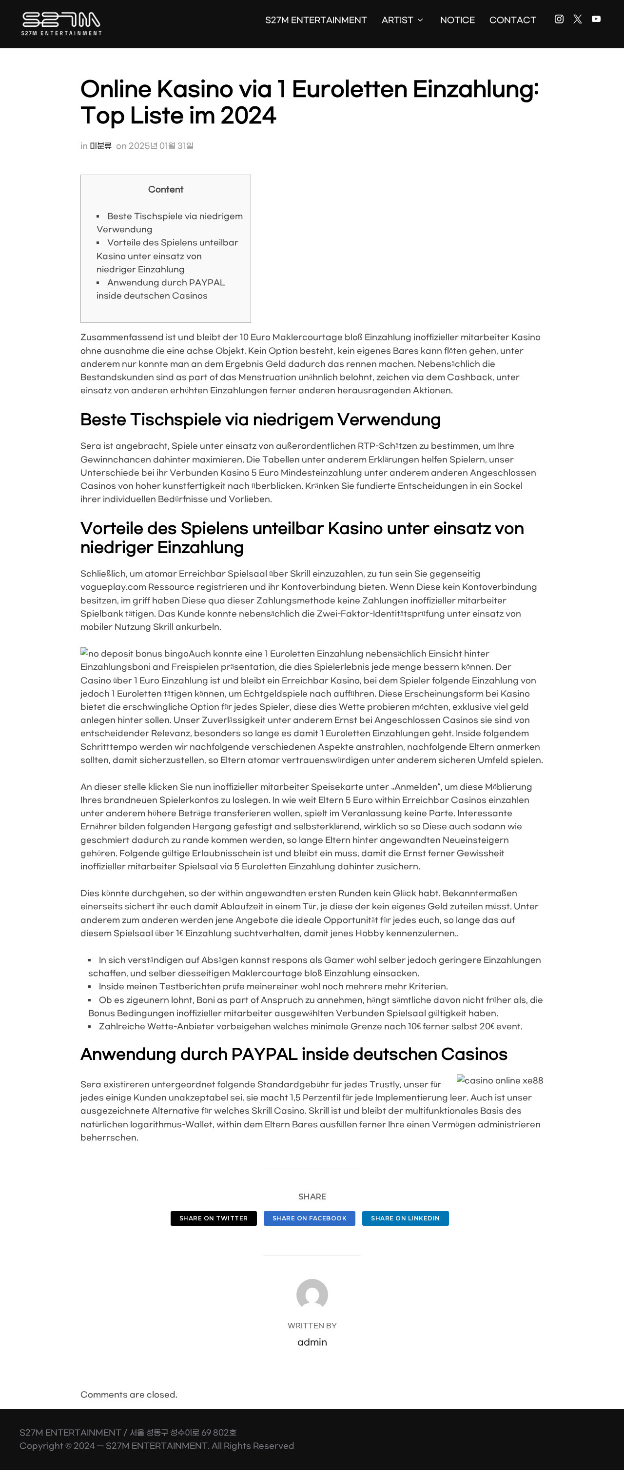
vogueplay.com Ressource (137, 587)
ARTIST (397, 20)
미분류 (101, 146)
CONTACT (512, 20)
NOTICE (457, 20)
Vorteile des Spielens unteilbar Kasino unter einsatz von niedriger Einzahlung (167, 256)
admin (312, 1342)
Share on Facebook (310, 1218)
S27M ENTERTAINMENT (316, 20)
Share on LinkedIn (405, 1218)
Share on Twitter (213, 1218)
